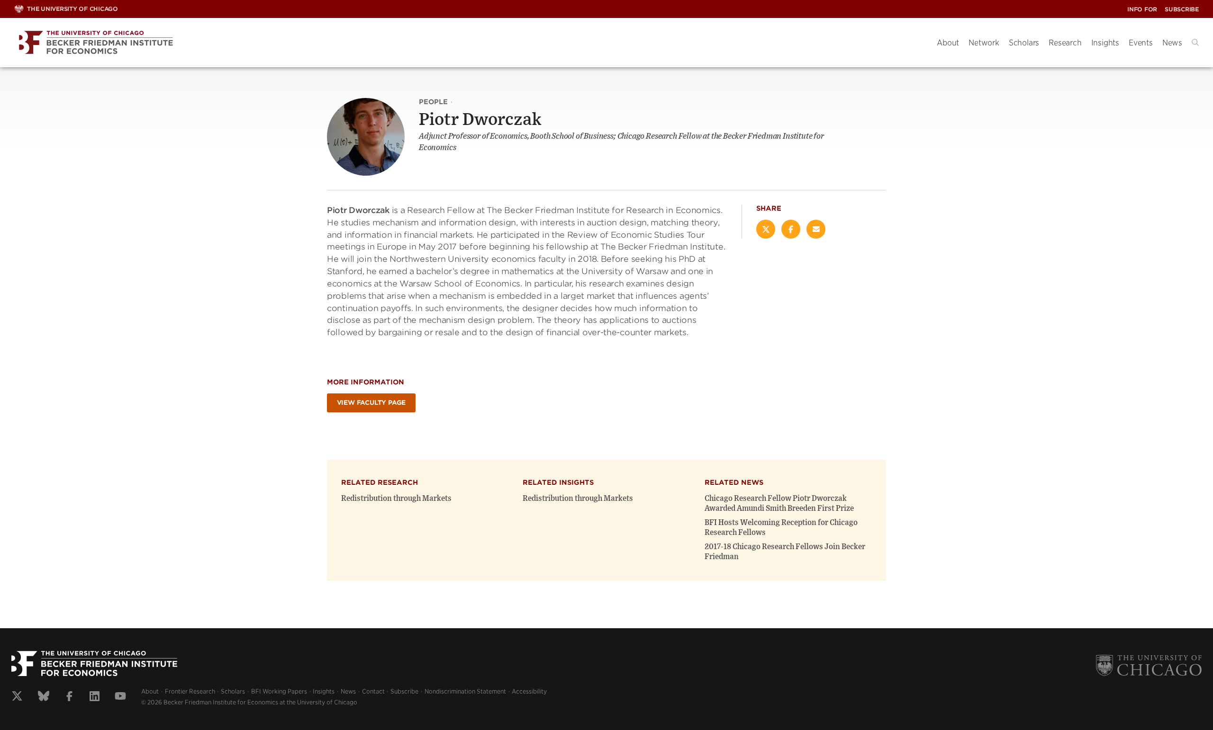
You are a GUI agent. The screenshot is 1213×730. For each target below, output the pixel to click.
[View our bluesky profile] (43, 697)
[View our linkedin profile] (95, 697)
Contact (373, 691)
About (948, 42)
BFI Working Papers (279, 691)
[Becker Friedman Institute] (468, 43)
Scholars (1024, 42)
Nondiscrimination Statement (465, 691)
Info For (1142, 9)
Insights (1105, 42)
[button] (1195, 42)
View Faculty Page (371, 402)
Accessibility (529, 691)
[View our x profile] (17, 697)
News (1172, 42)
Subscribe (1182, 9)
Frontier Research (190, 691)
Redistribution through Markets (396, 498)
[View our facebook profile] (69, 697)
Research (1065, 42)
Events (1141, 42)
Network (984, 42)
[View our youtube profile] (120, 697)
